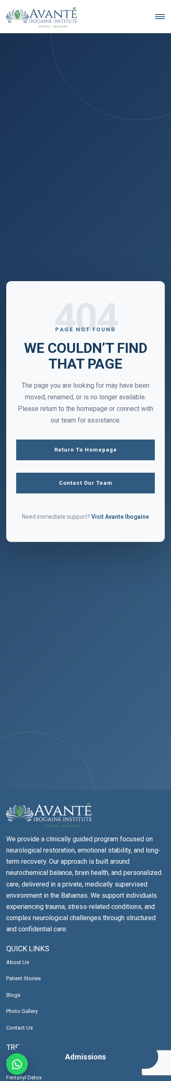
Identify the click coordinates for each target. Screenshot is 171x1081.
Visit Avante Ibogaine (120, 516)
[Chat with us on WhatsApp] (17, 1064)
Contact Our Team (85, 483)
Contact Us (19, 1028)
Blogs (13, 995)
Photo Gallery (22, 1011)
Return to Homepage (85, 450)
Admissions (85, 1056)
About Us (17, 962)
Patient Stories (23, 978)
